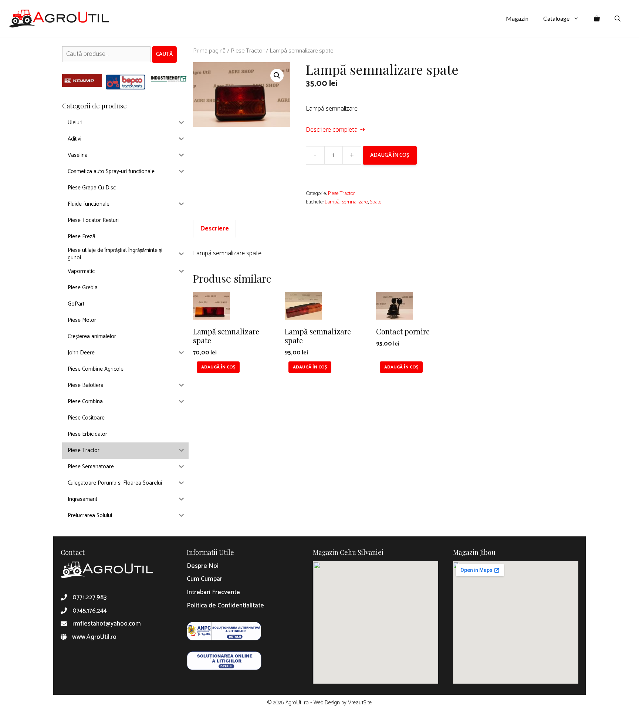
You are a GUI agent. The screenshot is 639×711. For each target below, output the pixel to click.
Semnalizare (354, 202)
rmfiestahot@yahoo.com (106, 624)
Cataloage (556, 18)
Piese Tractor (247, 51)
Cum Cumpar (204, 579)
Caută (164, 54)
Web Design (327, 702)
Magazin (517, 18)
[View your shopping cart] (596, 18)
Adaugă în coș (389, 155)
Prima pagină (209, 51)
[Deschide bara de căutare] (617, 18)
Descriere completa (332, 129)
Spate (376, 202)
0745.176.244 (89, 611)
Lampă (332, 202)
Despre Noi (203, 566)
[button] (277, 75)
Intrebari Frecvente (213, 592)
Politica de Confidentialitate (225, 605)
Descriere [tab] (214, 228)
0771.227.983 (89, 597)
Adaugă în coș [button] (218, 367)
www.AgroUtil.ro (94, 637)
